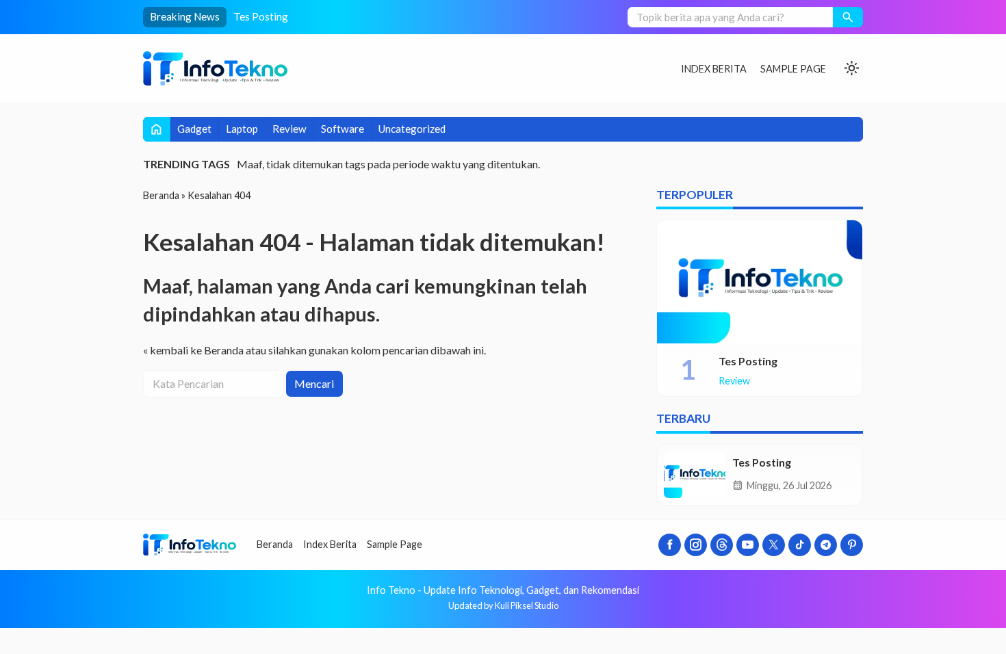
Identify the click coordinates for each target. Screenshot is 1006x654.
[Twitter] (773, 545)
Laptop (242, 128)
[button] (848, 17)
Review (289, 128)
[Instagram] (695, 545)
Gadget (194, 128)
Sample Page (793, 69)
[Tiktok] (799, 545)
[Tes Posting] (759, 281)
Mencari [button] (314, 383)
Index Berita (714, 69)
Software (342, 128)
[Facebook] (669, 545)
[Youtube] (747, 545)
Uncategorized (412, 128)
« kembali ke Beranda (193, 349)
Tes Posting (260, 16)
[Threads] (721, 545)
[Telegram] (825, 545)
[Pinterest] (851, 545)
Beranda (275, 544)
